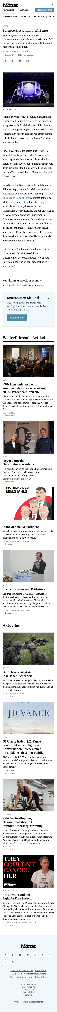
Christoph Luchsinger (13, 694)
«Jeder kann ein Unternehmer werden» (18, 462)
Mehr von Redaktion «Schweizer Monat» (23, 285)
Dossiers (25, 16)
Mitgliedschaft (44, 10)
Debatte (7, 668)
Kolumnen (39, 16)
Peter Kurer (8, 770)
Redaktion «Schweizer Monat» (17, 52)
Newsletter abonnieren (21, 971)
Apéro (5, 26)
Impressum (40, 971)
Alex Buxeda (9, 413)
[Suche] (53, 5)
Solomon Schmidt (11, 923)
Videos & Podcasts (12, 891)
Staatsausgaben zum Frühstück (24, 589)
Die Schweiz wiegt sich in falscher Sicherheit (18, 674)
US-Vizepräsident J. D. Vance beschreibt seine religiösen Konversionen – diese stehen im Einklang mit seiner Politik (23, 747)
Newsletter (8, 10)
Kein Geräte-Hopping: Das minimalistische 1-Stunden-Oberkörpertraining (23, 822)
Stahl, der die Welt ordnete (21, 527)
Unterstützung (41, 977)
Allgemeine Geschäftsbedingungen (29, 974)
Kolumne (7, 814)
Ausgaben (24, 10)
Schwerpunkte (10, 16)
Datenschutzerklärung (21, 977)
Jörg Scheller (9, 847)
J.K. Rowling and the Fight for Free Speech (17, 896)
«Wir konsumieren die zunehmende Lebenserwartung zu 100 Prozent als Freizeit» (24, 388)
